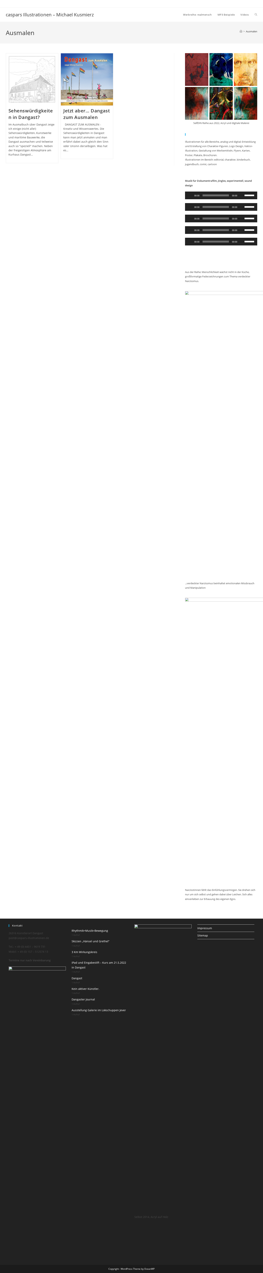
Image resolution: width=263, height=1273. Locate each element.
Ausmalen (251, 31)
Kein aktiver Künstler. (85, 989)
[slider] (250, 195)
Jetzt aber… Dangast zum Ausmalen (86, 113)
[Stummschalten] (241, 195)
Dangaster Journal (83, 999)
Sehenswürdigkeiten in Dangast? (30, 113)
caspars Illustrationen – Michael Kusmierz (50, 14)
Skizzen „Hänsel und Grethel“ (90, 941)
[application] (221, 195)
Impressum (204, 928)
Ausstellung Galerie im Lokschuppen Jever (99, 1010)
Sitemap (202, 935)
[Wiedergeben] (190, 195)
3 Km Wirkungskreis (84, 952)
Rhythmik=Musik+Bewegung (90, 930)
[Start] (241, 31)
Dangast (77, 978)
